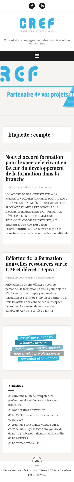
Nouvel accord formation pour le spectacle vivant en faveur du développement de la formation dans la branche (36, 167)
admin (27, 187)
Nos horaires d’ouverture (28, 410)
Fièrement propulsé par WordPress (25, 470)
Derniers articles (43, 187)
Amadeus (65, 470)
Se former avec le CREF (27, 443)
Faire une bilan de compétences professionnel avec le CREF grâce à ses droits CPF (33, 400)
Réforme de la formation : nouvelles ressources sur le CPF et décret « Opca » (36, 264)
